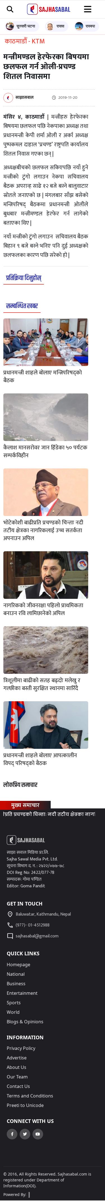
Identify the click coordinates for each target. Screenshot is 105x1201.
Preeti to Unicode (25, 1105)
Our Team (17, 1077)
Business (16, 983)
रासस (60, 26)
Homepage (18, 964)
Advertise (17, 1058)
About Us (16, 1067)
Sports (14, 1003)
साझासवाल (24, 98)
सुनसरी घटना (26, 26)
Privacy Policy (21, 1048)
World (13, 1012)
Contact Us (18, 1086)
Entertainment (22, 993)
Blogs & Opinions (25, 1022)
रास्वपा (90, 26)
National (16, 974)
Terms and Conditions (30, 1096)
